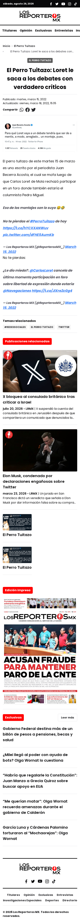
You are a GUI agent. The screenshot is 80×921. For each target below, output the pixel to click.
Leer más (67, 717)
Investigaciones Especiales (22, 900)
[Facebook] (26, 881)
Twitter (63, 327)
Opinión (26, 30)
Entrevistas (64, 30)
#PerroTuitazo (42, 221)
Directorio (70, 900)
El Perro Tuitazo (24, 46)
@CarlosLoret (41, 270)
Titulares (9, 30)
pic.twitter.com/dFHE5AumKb (28, 234)
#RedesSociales (15, 327)
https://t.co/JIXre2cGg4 (52, 290)
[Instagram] (47, 881)
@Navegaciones (17, 290)
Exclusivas (43, 30)
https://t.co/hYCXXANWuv (25, 228)
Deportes (52, 900)
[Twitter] (33, 881)
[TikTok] (54, 881)
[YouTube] (40, 881)
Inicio (6, 46)
